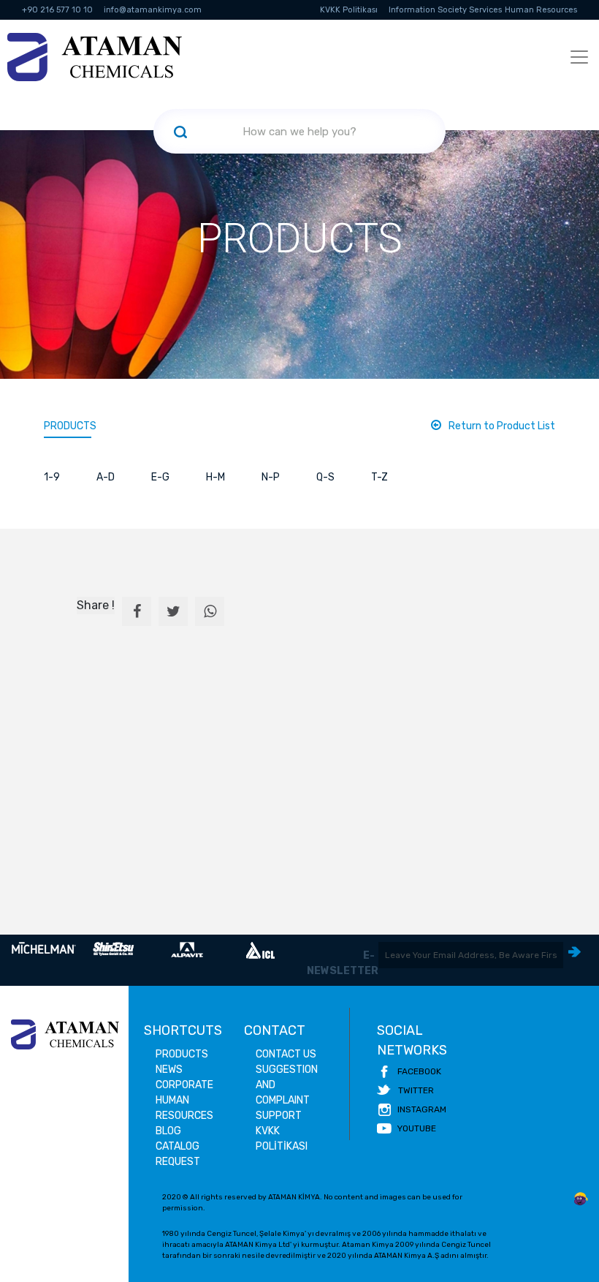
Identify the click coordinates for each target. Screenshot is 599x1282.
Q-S (325, 477)
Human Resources (541, 10)
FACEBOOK (419, 1071)
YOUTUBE (416, 1128)
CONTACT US (286, 1054)
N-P (271, 477)
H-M (215, 477)
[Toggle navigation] (579, 57)
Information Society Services (445, 10)
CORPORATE (184, 1085)
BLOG (168, 1131)
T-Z (379, 477)
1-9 (52, 477)
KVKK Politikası (349, 10)
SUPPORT (279, 1115)
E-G (160, 477)
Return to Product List (502, 426)
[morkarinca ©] (580, 1199)
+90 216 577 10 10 (57, 10)
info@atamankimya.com (153, 10)
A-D (105, 477)
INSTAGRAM (421, 1109)
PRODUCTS (70, 426)
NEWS (169, 1069)
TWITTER (416, 1090)
